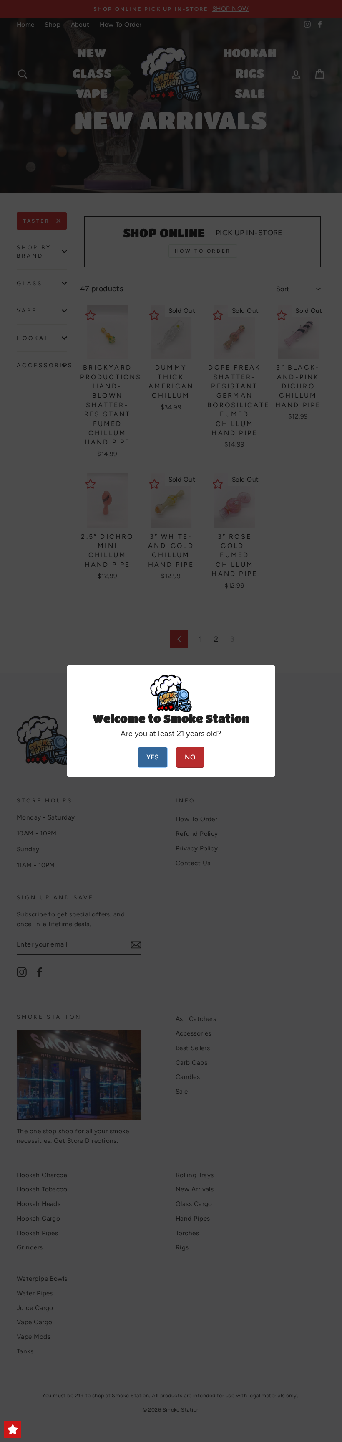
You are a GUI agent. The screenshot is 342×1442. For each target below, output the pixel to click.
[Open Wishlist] (12, 1429)
